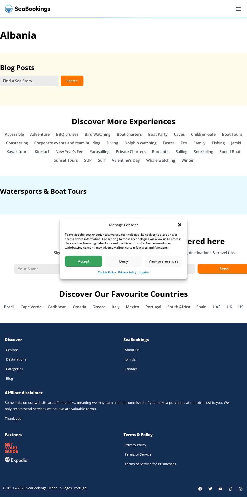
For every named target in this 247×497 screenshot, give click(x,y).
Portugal (153, 307)
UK (229, 307)
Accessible (14, 134)
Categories (14, 369)
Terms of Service (138, 454)
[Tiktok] (230, 489)
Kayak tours (17, 151)
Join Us (130, 359)
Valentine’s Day (126, 160)
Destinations (16, 359)
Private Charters (131, 151)
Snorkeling (203, 151)
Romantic (160, 151)
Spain (201, 307)
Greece (98, 307)
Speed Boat (230, 151)
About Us (132, 350)
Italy (116, 307)
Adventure (40, 134)
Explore (12, 350)
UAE (216, 307)
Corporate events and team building (67, 143)
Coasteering (17, 143)
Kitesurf (42, 151)
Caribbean (57, 307)
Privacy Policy (127, 272)
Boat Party (158, 134)
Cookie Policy (107, 272)
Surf (102, 160)
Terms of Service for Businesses (150, 464)
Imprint (144, 272)
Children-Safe (203, 134)
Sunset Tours (66, 160)
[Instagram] (241, 489)
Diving (112, 143)
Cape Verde (31, 307)
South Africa (178, 307)
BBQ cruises (67, 134)
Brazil (9, 307)
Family (199, 143)
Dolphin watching (140, 143)
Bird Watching (97, 134)
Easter (168, 143)
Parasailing (99, 151)
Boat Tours (232, 134)
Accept (83, 261)
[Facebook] (200, 489)
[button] (179, 224)
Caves (179, 134)
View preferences (163, 261)
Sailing (181, 151)
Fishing (218, 143)
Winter (187, 160)
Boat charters (129, 134)
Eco (184, 143)
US (240, 307)
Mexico (132, 307)
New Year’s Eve (69, 151)
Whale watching (160, 160)
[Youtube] (220, 489)
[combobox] (29, 81)
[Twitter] (210, 489)
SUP (88, 160)
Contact (131, 369)
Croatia (79, 307)
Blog (9, 378)
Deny (123, 261)
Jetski (236, 143)
